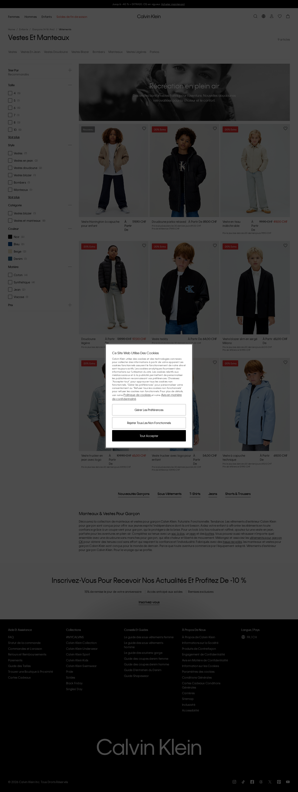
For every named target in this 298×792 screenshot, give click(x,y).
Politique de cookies (137, 395)
